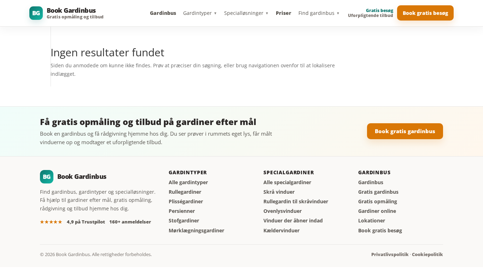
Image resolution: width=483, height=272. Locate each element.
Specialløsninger (246, 13)
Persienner (182, 211)
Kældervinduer (281, 230)
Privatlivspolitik (390, 254)
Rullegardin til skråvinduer (295, 201)
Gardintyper (200, 13)
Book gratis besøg (425, 13)
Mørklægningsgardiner (196, 230)
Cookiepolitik (427, 254)
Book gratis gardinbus (405, 131)
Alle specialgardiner (287, 182)
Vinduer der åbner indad (293, 220)
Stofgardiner (184, 220)
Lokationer (371, 220)
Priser (283, 13)
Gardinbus (163, 13)
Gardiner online (377, 211)
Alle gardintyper (188, 182)
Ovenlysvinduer (282, 211)
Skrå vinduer (279, 192)
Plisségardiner (186, 201)
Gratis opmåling (377, 201)
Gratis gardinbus (378, 192)
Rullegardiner (185, 192)
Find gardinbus (319, 13)
